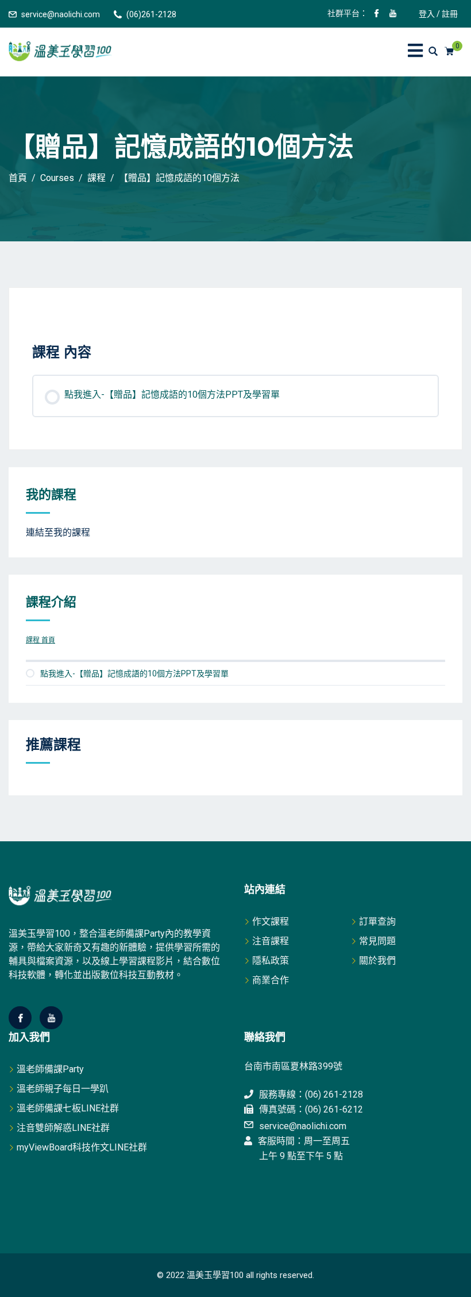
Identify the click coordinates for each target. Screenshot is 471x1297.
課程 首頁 (40, 640)
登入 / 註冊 (438, 13)
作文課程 (270, 921)
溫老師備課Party (50, 1069)
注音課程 (270, 941)
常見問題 (377, 941)
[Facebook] (20, 1017)
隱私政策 (270, 960)
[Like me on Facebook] (377, 14)
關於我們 (377, 960)
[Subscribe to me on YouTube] (393, 14)
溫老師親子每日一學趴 (63, 1088)
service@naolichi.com (60, 14)
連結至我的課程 (58, 532)
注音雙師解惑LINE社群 (63, 1127)
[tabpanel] (235, 323)
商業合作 (270, 980)
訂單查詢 (377, 921)
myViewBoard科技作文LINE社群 (82, 1147)
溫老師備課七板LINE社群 (68, 1108)
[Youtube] (51, 1017)
